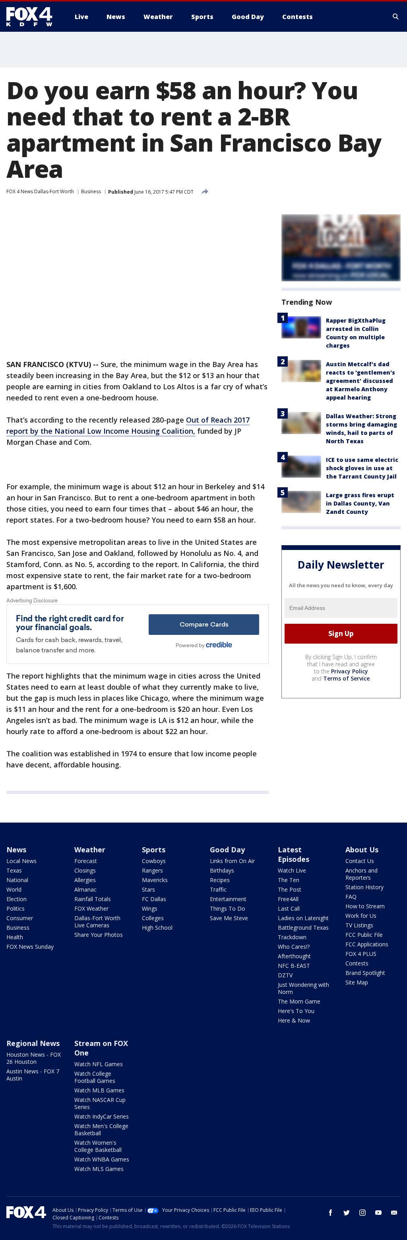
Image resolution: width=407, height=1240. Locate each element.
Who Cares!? (294, 946)
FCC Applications (366, 944)
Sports (153, 849)
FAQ (351, 896)
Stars (148, 889)
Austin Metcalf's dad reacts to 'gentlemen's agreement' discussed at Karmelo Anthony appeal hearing (360, 380)
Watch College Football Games (94, 1077)
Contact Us (359, 861)
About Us (361, 849)
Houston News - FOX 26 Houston (33, 1058)
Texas (14, 870)
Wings (149, 908)
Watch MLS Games (99, 1169)
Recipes (220, 880)
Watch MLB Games (99, 1090)
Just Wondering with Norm (303, 988)
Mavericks (155, 880)
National (17, 880)
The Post (289, 889)
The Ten (288, 880)
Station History (364, 887)
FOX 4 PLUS (360, 953)
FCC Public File (364, 934)
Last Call (289, 908)
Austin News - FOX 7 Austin (32, 1074)
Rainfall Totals (92, 899)
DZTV (285, 975)
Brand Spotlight (365, 973)
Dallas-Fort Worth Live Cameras (97, 921)
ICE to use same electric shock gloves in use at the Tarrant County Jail (362, 468)
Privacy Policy (349, 671)
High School (157, 927)
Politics (15, 908)
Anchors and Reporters (361, 874)
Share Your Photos (98, 934)
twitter (346, 1212)
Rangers (152, 870)
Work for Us (360, 915)
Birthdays (222, 870)
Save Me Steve (229, 918)
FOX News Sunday (30, 946)
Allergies (85, 880)
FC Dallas (154, 899)
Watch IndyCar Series (101, 1116)
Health (14, 937)
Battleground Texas (303, 927)
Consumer (19, 918)
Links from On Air (232, 861)
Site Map (356, 982)
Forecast (85, 861)
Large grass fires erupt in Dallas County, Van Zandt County (360, 503)
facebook (330, 1212)
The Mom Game (299, 1001)
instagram (362, 1212)
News (16, 849)
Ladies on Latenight (303, 918)
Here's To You (296, 1011)
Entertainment (228, 899)
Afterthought (294, 956)
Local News (21, 861)
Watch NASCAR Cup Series (100, 1103)
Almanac (85, 889)
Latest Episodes (293, 854)
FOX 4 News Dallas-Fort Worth (40, 191)
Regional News (33, 1043)
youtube (378, 1212)
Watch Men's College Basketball (101, 1129)
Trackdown (292, 937)
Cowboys (154, 861)
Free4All (288, 899)
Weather (89, 849)
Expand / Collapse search (396, 16)
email (394, 1212)
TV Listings (359, 925)
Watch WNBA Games (101, 1159)
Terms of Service (346, 678)
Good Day (227, 849)
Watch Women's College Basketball (98, 1146)
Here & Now (294, 1020)
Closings (85, 870)
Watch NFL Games (98, 1064)
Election (16, 899)
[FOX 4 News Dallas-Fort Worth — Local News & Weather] (32, 16)
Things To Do (227, 908)
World (13, 889)
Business (91, 191)
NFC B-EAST (294, 965)
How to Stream (365, 906)
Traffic (218, 889)
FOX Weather (91, 908)
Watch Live (292, 870)
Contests (356, 963)
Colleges (153, 918)
